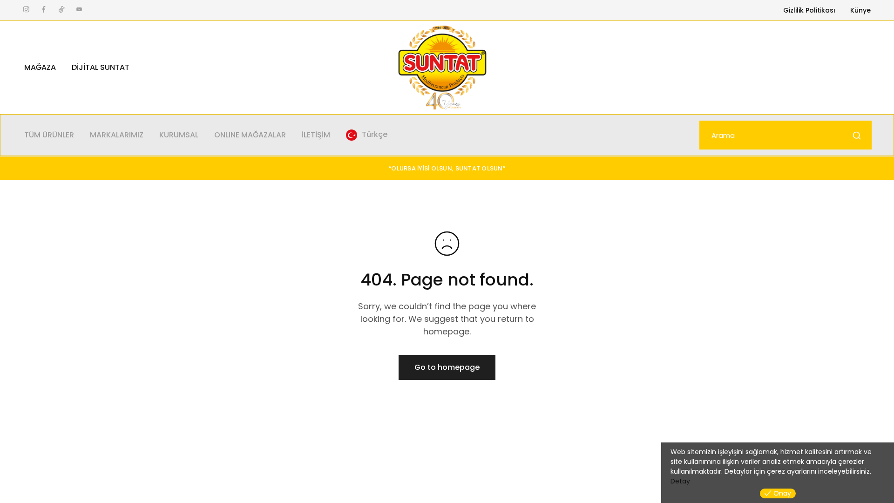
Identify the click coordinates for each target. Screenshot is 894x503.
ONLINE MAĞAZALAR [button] (250, 135)
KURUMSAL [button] (178, 135)
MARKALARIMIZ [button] (116, 135)
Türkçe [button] (374, 134)
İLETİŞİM (316, 135)
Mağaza (40, 67)
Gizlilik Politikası (809, 10)
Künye (860, 10)
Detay (680, 481)
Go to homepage (447, 367)
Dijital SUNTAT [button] (100, 67)
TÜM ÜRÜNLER (49, 135)
